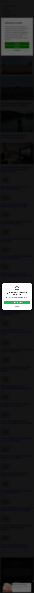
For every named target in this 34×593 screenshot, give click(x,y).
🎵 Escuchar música (17, 302)
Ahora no (17, 306)
